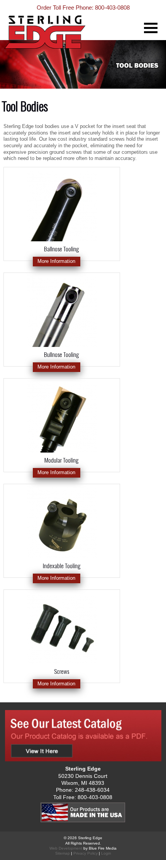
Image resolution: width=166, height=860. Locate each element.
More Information (56, 261)
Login (106, 853)
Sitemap (62, 853)
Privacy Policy (85, 853)
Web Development (65, 848)
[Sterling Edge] (62, 38)
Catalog (83, 735)
